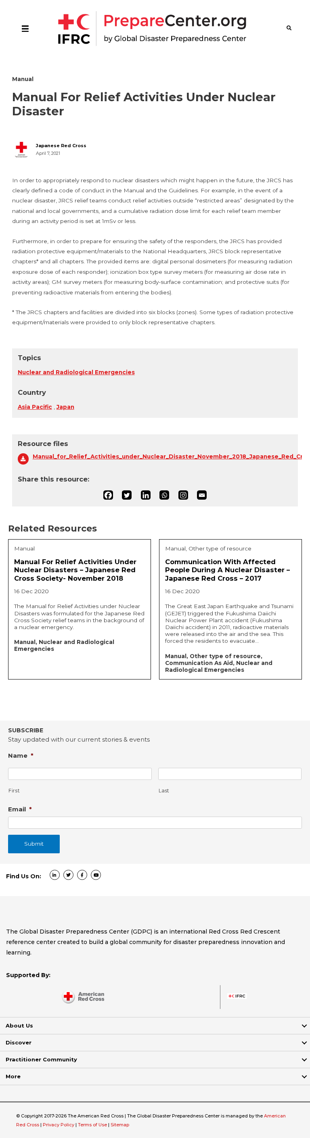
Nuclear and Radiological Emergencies (76, 372)
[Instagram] (183, 495)
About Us (19, 1025)
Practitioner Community (41, 1059)
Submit (34, 843)
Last (164, 791)
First (14, 791)
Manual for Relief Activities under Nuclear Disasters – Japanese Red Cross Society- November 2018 (75, 570)
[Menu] (25, 28)
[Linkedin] (146, 495)
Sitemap (120, 1125)
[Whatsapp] (164, 495)
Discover (18, 1042)
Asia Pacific (35, 407)
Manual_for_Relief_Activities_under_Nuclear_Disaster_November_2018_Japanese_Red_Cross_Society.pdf (163, 456)
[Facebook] (108, 495)
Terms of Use (92, 1125)
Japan (65, 407)
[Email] (202, 495)
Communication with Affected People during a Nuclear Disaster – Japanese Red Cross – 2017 (227, 570)
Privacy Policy (59, 1125)
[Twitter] (127, 495)
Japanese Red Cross (61, 145)
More (13, 1076)
